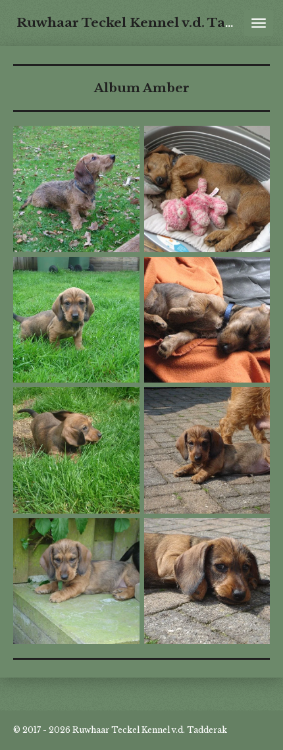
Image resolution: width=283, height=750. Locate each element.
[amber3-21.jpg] (76, 450)
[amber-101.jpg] (207, 581)
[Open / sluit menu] (258, 23)
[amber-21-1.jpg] (207, 319)
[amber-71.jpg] (76, 581)
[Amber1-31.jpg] (76, 319)
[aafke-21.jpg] (76, 189)
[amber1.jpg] (207, 189)
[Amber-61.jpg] (207, 450)
